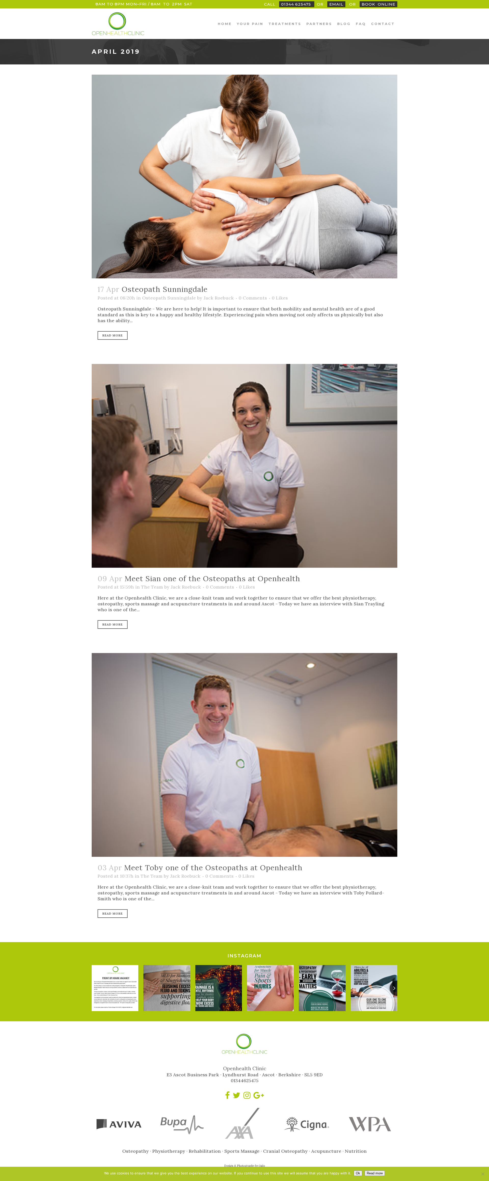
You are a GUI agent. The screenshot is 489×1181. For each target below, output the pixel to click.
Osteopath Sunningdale (165, 289)
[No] (482, 1173)
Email (336, 4)
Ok (358, 1173)
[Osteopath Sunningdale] (244, 176)
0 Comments (253, 298)
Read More (112, 335)
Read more (375, 1173)
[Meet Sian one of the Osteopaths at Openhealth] (244, 466)
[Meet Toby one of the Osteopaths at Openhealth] (244, 755)
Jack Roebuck (218, 298)
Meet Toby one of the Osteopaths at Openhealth (213, 867)
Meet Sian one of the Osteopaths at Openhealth (212, 578)
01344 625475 (296, 4)
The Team (152, 587)
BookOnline (378, 4)
